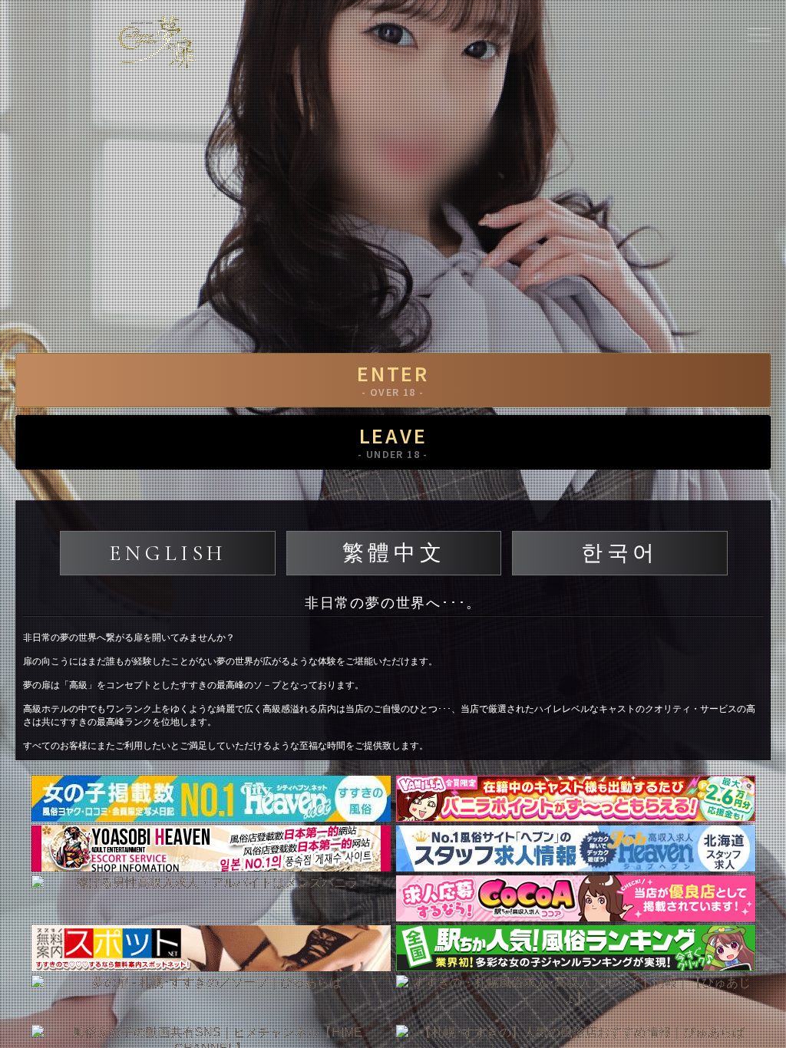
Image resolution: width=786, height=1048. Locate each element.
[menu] (759, 34)
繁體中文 (393, 553)
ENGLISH (167, 553)
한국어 (620, 553)
